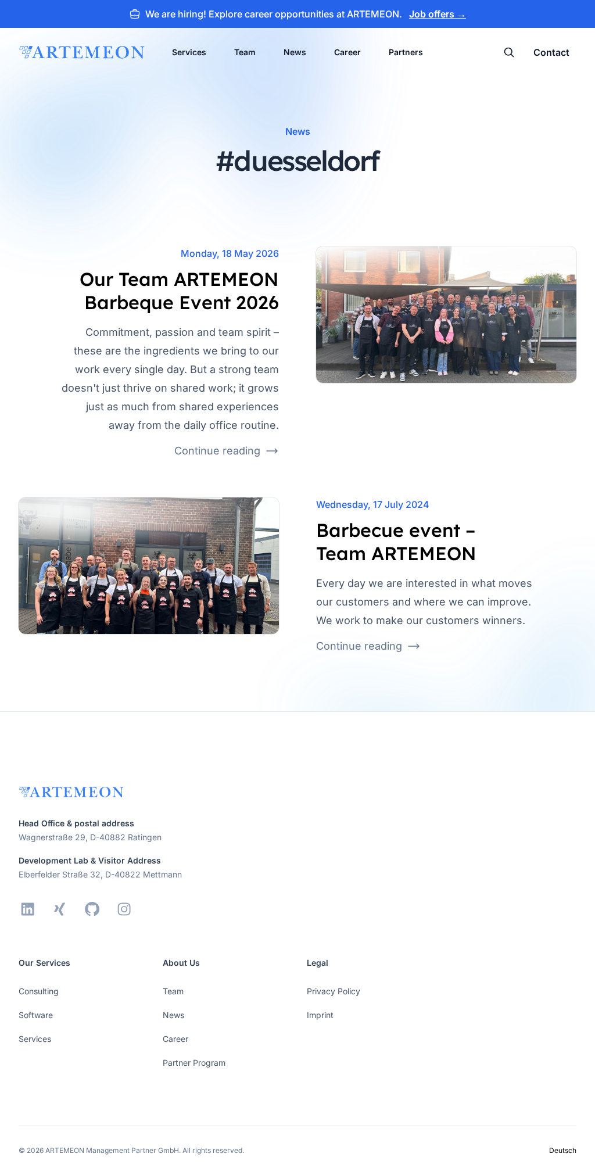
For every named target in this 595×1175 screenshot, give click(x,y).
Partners (406, 52)
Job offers (437, 14)
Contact (551, 52)
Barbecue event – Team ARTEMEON (396, 541)
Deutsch (562, 1150)
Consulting (39, 991)
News (295, 52)
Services (189, 52)
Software (36, 1015)
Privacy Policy (333, 991)
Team (245, 52)
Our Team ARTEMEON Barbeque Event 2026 (179, 290)
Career (347, 52)
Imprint (320, 1015)
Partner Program (194, 1062)
